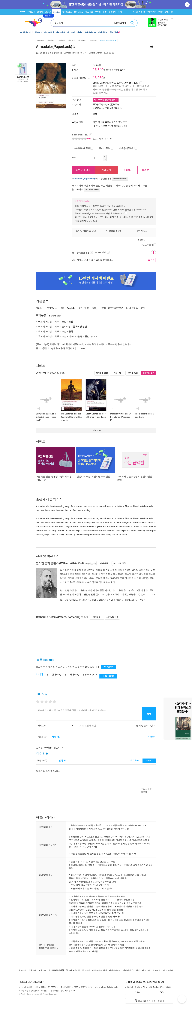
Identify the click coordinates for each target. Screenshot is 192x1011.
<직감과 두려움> (96, 600)
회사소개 (22, 970)
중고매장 (89, 12)
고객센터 (160, 12)
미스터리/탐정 (75, 336)
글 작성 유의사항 (144, 725)
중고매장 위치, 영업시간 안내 (151, 1001)
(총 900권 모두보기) (56, 372)
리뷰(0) (108, 138)
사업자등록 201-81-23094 (45, 987)
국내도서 (31, 12)
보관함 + (146, 169)
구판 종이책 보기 (120, 178)
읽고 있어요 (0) (72, 674)
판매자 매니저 (115, 970)
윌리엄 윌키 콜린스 (45, 53)
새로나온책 (60, 32)
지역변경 (123, 126)
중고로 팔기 (100, 252)
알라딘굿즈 (67, 12)
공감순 (133, 760)
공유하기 (151, 46)
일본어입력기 (120, 23)
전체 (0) (56, 737)
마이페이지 (151, 12)
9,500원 (142, 239)
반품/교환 (117, 825)
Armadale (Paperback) (84, 178)
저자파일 (104, 563)
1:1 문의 (137, 992)
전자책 (40, 12)
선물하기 (127, 169)
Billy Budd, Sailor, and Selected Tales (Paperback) (46, 417)
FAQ (162, 992)
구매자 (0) (42, 737)
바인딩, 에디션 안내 (107, 40)
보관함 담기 (133, 373)
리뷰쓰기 (149, 760)
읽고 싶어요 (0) (54, 674)
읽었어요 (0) (89, 674)
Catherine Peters (71, 53)
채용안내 (32, 970)
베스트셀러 (49, 32)
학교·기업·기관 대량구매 (162, 970)
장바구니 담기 (83, 169)
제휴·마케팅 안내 (99, 970)
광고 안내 (146, 970)
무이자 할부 (104, 148)
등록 (149, 713)
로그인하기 (109, 666)
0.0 (89, 138)
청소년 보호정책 (73, 970)
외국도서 (56, 12)
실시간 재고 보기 (92, 189)
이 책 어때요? (108, 676)
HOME (22, 11)
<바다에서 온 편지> (77, 600)
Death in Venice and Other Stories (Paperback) (120, 417)
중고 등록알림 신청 (81, 252)
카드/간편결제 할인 (81, 148)
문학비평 (66, 326)
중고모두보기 (147, 244)
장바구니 (169, 12)
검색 (132, 23)
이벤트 (80, 32)
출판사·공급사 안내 (131, 970)
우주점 (98, 12)
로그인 (135, 12)
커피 (120, 12)
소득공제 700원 (126, 148)
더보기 (93, 336)
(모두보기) (140, 600)
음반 (104, 12)
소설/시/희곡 (53, 321)
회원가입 (142, 12)
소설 (64, 321)
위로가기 (182, 999)
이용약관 (42, 970)
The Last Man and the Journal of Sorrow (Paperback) (71, 417)
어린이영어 (103, 32)
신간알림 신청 (55, 315)
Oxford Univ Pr (95, 53)
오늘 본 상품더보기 (146, 790)
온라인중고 (78, 12)
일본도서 (38, 32)
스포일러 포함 (89, 725)
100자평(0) (98, 138)
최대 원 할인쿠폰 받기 (105, 100)
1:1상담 (107, 825)
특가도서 (71, 32)
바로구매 (106, 169)
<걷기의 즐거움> (113, 600)
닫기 (187, 4)
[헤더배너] (160, 22)
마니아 (40, 674)
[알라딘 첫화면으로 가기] (35, 22)
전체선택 (117, 373)
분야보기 (26, 32)
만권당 (48, 12)
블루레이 (112, 12)
